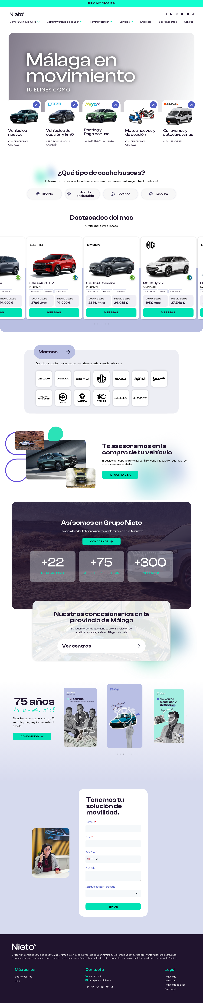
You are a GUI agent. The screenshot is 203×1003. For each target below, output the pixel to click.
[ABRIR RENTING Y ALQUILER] (111, 22)
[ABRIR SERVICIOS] (132, 22)
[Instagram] (176, 14)
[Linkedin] (182, 14)
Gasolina (161, 194)
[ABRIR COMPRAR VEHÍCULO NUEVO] (38, 22)
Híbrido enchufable (85, 194)
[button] (80, 716)
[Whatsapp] (165, 14)
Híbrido (47, 194)
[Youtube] (187, 14)
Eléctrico (123, 194)
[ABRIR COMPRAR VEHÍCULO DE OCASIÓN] (81, 22)
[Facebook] (171, 14)
